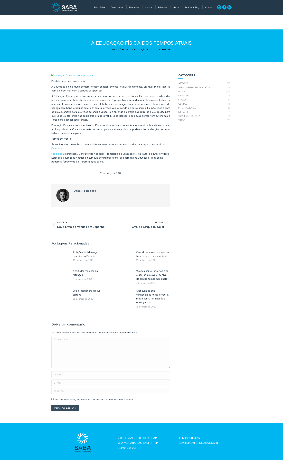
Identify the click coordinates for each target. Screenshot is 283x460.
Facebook (56, 148)
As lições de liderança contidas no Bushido (85, 254)
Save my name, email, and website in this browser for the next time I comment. (93, 399)
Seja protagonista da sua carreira (86, 292)
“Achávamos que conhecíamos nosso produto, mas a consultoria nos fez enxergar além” (152, 296)
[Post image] (60, 257)
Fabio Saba (57, 153)
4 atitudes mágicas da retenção (85, 273)
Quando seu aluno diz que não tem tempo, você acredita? (153, 254)
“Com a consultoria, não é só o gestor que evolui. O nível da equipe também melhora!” (152, 275)
